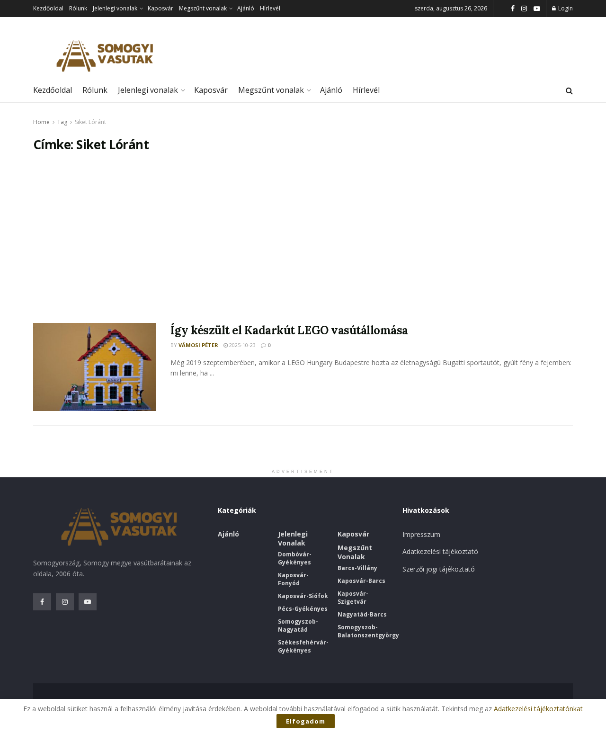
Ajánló (245, 8)
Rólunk (78, 8)
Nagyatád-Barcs (362, 614)
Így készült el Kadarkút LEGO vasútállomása (289, 330)
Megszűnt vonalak (203, 8)
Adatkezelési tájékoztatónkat (538, 708)
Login (565, 8)
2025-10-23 (242, 345)
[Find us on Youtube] (537, 9)
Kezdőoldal (48, 8)
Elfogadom (305, 721)
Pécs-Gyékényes (303, 609)
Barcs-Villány (357, 568)
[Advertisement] (303, 237)
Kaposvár (160, 8)
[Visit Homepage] (104, 56)
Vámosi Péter (198, 345)
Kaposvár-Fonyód (293, 579)
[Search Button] (569, 90)
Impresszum (421, 534)
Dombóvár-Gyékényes (295, 558)
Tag (62, 122)
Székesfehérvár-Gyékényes (303, 646)
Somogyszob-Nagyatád (298, 625)
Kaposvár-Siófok (303, 596)
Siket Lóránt (90, 122)
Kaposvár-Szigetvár (353, 598)
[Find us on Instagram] (524, 9)
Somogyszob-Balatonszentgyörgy (368, 631)
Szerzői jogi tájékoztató (438, 568)
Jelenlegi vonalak (115, 8)
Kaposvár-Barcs (361, 581)
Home (41, 122)
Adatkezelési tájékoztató (440, 551)
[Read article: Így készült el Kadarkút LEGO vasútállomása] (94, 367)
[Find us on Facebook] (513, 9)
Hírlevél (270, 8)
